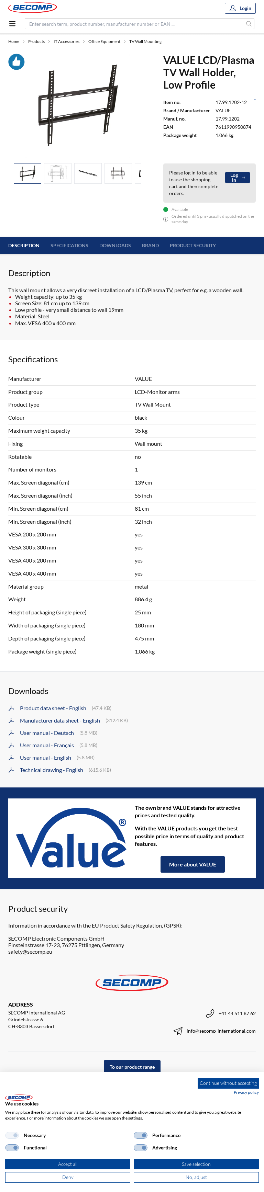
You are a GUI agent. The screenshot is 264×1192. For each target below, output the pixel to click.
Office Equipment (104, 41)
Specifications (69, 245)
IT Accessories (66, 41)
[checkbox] (12, 1135)
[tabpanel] (77, 105)
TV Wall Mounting (145, 41)
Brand (150, 245)
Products (36, 41)
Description (24, 245)
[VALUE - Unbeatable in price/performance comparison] (71, 838)
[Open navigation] (12, 23)
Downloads (115, 245)
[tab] (27, 173)
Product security (193, 245)
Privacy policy (246, 1092)
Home (13, 41)
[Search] (249, 23)
